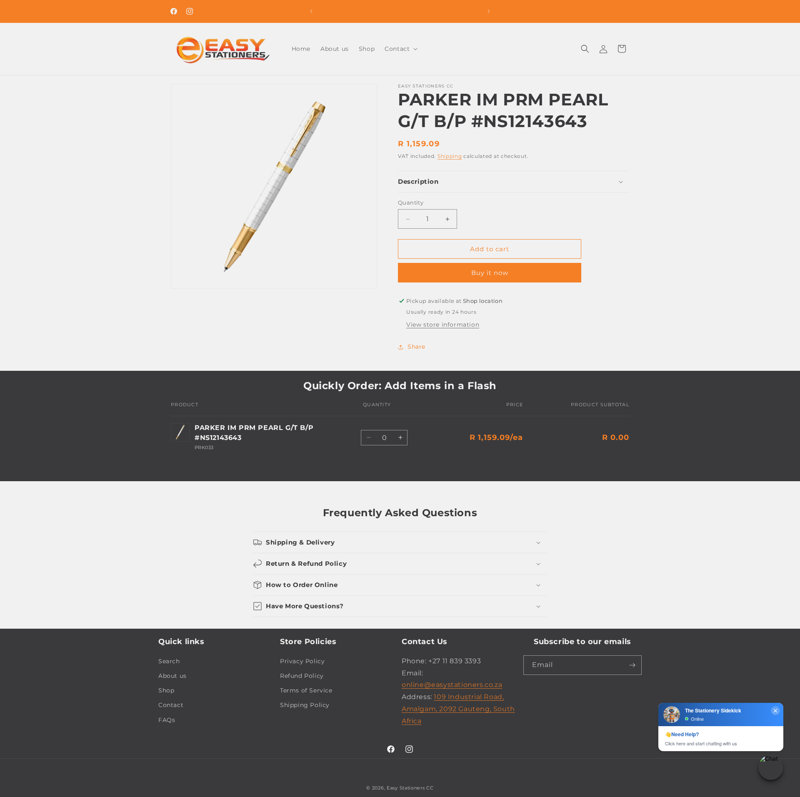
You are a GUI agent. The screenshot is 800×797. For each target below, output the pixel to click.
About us (172, 676)
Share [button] (416, 346)
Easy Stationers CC (410, 788)
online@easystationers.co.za (452, 685)
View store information (442, 324)
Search (169, 661)
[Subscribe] (632, 665)
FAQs (166, 719)
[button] (400, 48)
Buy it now (489, 273)
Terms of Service (306, 690)
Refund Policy (302, 676)
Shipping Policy (305, 705)
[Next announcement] (489, 11)
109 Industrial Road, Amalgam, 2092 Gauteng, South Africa (458, 709)
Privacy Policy (302, 661)
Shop (166, 690)
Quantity (410, 202)
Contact (170, 705)
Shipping (450, 156)
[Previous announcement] (311, 11)
